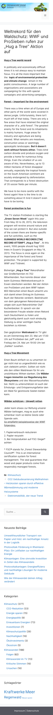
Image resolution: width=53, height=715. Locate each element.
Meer (30, 691)
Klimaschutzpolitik (16, 631)
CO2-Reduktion (14, 608)
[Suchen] (45, 512)
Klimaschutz (14, 475)
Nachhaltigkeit (14, 636)
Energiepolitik (13, 617)
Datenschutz (33, 710)
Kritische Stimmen (16, 663)
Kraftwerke (14, 691)
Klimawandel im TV (16, 659)
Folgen (10, 654)
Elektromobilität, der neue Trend (25, 495)
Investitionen (13, 627)
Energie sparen (14, 613)
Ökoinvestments (15, 640)
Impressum (19, 710)
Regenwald (12, 697)
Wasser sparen (27, 698)
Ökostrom (11, 645)
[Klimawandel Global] (24, 7)
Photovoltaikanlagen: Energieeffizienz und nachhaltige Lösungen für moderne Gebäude (25, 570)
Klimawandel (11, 650)
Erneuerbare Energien (18, 622)
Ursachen (11, 668)
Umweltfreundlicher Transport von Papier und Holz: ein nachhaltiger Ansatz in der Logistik (26, 539)
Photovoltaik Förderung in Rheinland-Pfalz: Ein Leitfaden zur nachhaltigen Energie (24, 550)
